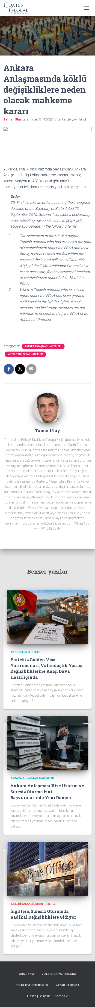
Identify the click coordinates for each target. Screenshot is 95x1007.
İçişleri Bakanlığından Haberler (33, 903)
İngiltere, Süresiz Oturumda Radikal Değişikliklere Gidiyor (43, 914)
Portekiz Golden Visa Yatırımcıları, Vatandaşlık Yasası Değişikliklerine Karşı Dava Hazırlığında (46, 668)
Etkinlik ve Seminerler (32, 985)
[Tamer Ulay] (47, 408)
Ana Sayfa (26, 974)
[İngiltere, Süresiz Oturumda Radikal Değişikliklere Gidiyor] (47, 868)
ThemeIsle (60, 996)
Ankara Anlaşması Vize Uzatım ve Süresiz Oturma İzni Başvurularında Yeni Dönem (47, 791)
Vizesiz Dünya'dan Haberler (25, 354)
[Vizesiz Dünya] (17, 8)
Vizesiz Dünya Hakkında (59, 974)
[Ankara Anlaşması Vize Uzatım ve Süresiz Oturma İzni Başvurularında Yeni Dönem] (47, 743)
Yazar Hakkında (67, 985)
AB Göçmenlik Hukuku (25, 652)
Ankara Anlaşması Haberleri (43, 346)
